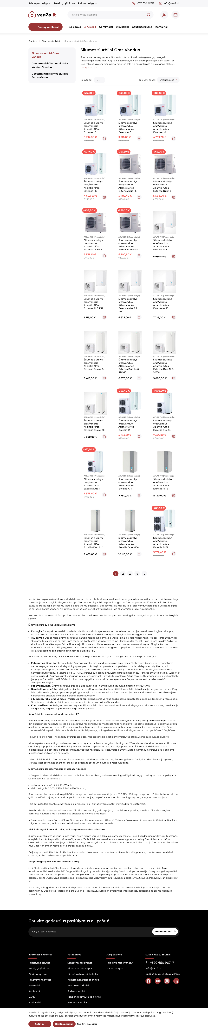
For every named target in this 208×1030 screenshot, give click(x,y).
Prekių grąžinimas (64, 3)
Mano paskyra (114, 968)
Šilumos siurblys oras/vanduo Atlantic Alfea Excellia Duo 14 (162, 425)
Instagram (167, 981)
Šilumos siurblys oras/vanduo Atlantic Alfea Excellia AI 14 (162, 484)
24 (98, 79)
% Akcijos (90, 26)
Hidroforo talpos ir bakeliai (82, 974)
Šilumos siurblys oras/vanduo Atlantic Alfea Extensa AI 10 (162, 303)
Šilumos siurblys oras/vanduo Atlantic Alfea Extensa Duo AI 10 (94, 425)
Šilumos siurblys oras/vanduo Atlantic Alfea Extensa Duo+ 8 (93, 245)
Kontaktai (161, 26)
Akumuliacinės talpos (79, 968)
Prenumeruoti (163, 931)
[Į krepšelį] (104, 138)
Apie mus (75, 26)
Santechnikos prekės (79, 962)
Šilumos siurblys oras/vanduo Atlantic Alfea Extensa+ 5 (93, 127)
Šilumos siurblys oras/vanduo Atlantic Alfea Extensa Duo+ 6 (162, 186)
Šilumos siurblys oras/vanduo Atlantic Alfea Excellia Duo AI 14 (128, 542)
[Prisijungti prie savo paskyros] (164, 15)
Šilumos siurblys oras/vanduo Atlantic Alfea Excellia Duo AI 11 (93, 542)
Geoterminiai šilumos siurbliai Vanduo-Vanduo (50, 65)
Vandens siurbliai (77, 1002)
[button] (89, 67)
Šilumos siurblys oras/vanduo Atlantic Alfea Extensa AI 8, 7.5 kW (127, 305)
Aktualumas (167, 79)
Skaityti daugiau (87, 1024)
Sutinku (40, 1024)
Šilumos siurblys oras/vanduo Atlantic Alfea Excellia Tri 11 (162, 542)
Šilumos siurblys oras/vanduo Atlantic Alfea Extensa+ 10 (93, 186)
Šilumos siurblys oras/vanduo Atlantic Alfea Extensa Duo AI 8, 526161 (163, 366)
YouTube (158, 981)
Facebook (148, 981)
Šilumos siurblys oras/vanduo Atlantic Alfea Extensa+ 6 (127, 127)
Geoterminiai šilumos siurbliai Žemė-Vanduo (50, 75)
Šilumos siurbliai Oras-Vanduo (45, 55)
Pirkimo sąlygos (87, 3)
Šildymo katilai (76, 991)
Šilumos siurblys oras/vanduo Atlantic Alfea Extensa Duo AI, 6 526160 (128, 366)
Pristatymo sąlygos (39, 3)
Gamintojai (106, 26)
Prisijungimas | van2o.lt (119, 962)
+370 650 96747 (145, 3)
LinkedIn (176, 981)
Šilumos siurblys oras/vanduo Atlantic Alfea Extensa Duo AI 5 (94, 364)
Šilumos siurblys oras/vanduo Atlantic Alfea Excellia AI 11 (127, 484)
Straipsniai (122, 26)
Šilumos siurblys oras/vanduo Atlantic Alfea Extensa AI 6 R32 (93, 303)
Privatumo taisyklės (39, 979)
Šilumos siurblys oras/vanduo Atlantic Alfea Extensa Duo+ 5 (127, 186)
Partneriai (34, 985)
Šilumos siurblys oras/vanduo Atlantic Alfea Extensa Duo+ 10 (127, 245)
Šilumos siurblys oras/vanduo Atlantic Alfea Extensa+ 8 (162, 127)
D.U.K (31, 996)
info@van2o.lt (172, 3)
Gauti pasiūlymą (142, 26)
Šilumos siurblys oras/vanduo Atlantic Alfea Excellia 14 (127, 425)
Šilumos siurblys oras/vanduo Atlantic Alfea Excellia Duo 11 (93, 484)
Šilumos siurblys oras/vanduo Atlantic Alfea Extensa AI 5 (162, 245)
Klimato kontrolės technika (83, 979)
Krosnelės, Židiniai (78, 985)
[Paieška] (149, 15)
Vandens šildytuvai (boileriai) (84, 996)
